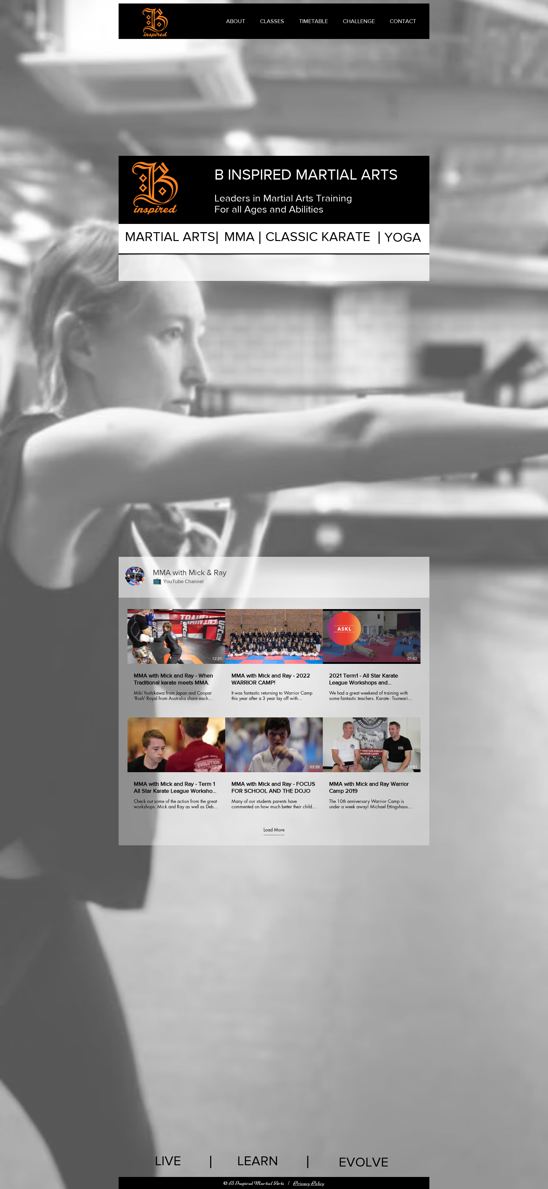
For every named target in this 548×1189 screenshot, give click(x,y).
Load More (274, 829)
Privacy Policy (308, 1182)
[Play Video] (176, 636)
